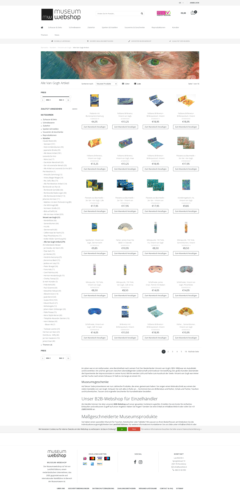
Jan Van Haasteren (51, 338)
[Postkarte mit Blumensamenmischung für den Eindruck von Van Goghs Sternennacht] (94, 100)
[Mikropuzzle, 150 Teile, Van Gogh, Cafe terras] (125, 269)
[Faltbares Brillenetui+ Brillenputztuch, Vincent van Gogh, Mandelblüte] (155, 311)
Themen (44, 35)
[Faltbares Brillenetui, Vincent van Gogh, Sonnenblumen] (94, 143)
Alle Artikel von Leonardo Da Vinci (58, 168)
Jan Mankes (49, 254)
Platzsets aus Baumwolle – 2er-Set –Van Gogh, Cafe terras (94, 200)
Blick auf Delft (50, 211)
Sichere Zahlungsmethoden (101, 41)
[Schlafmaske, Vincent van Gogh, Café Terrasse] (94, 311)
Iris (46, 227)
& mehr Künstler (50, 282)
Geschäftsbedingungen (78, 488)
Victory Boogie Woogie (53, 178)
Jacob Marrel (50, 297)
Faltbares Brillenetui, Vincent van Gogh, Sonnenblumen (94, 158)
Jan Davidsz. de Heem (53, 248)
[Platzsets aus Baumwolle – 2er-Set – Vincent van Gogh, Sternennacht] (125, 185)
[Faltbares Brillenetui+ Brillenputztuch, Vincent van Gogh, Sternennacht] (155, 100)
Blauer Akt (50, 324)
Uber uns (61, 488)
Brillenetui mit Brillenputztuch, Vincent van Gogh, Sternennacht (125, 327)
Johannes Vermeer (51, 199)
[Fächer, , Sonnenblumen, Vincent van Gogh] (186, 311)
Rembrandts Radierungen (55, 193)
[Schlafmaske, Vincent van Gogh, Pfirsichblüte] (186, 269)
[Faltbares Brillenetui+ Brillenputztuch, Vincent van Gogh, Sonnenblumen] (186, 100)
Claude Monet (49, 141)
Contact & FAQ (166, 488)
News (57, 35)
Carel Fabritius (51, 272)
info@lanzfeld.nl (180, 467)
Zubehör (91, 27)
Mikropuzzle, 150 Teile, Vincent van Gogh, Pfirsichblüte (94, 285)
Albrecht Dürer (51, 294)
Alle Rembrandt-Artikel (54, 196)
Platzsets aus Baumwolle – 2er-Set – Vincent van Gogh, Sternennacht (125, 200)
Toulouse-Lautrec (52, 329)
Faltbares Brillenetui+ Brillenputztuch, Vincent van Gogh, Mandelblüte (155, 327)
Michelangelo (50, 306)
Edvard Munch (51, 303)
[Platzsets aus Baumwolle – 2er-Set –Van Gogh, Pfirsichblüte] (186, 143)
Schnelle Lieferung (62, 41)
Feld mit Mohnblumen (53, 147)
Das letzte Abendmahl (53, 162)
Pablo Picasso (50, 312)
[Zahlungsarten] (85, 458)
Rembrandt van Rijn (51, 187)
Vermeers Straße (52, 208)
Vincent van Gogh (64, 47)
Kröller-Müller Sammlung (55, 239)
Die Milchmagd (51, 205)
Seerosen (49, 144)
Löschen (74, 109)
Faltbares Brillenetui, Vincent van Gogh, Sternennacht (125, 116)
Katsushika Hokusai (52, 291)
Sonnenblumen (51, 223)
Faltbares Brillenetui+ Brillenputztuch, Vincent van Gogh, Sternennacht (155, 116)
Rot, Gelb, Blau (51, 181)
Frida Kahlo (49, 285)
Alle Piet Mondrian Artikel (55, 184)
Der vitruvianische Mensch (55, 165)
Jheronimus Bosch (52, 260)
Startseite (44, 47)
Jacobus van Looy (51, 263)
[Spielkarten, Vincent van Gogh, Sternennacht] (94, 227)
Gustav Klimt (50, 300)
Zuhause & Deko (55, 27)
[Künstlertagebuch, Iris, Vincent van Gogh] (186, 185)
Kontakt (179, 454)
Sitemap (179, 488)
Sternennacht (50, 230)
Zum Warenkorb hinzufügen (95, 127)
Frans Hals (49, 269)
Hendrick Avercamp (53, 257)
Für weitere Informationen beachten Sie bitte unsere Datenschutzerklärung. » (171, 429)
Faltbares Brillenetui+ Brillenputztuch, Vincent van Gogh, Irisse (155, 158)
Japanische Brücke (52, 150)
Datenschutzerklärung (103, 488)
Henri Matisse (50, 321)
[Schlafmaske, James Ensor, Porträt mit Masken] (155, 269)
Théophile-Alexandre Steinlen (56, 318)
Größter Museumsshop (141, 41)
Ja (122, 429)
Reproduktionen (158, 27)
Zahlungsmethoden (126, 488)
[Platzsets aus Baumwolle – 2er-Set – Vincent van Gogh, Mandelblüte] (155, 185)
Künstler (175, 27)
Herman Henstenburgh (54, 275)
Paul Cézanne (50, 288)
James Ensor (49, 341)
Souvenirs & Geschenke (135, 27)
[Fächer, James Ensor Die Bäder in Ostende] (125, 227)
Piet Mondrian (49, 171)
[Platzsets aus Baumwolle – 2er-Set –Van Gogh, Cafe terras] (94, 185)
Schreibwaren (75, 27)
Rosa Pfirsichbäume (52, 236)
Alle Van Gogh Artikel (81, 47)
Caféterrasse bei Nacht (54, 233)
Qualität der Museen (181, 41)
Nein (134, 429)
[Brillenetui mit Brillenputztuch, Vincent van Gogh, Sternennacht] (125, 311)
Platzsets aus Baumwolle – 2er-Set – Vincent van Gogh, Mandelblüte (155, 200)
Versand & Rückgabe (148, 488)
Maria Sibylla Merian (53, 315)
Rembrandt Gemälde (53, 190)
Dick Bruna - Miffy (51, 335)
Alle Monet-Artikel (52, 153)
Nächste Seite (193, 351)
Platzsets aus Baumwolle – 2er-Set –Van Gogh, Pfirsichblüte (186, 158)
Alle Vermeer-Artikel (53, 214)
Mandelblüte (50, 220)
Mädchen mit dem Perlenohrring (57, 202)
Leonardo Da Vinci (49, 156)
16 (186, 351)
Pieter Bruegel (51, 266)
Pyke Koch (49, 251)
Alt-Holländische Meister (52, 245)
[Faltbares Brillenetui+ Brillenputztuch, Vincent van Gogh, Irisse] (155, 143)
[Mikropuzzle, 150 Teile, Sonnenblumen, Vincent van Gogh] (186, 227)
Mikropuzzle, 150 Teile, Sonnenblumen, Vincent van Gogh (186, 243)
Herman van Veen (51, 332)
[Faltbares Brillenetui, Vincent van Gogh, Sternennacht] (125, 100)
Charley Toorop (51, 279)
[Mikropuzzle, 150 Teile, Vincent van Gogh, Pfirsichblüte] (94, 269)
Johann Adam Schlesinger (55, 309)
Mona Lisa (49, 159)
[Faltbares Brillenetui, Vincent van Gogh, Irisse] (125, 143)
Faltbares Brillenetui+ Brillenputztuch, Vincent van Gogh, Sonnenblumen (186, 116)
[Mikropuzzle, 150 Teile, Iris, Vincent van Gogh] (155, 227)
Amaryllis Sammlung (53, 175)
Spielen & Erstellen (110, 27)
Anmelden (194, 3)
